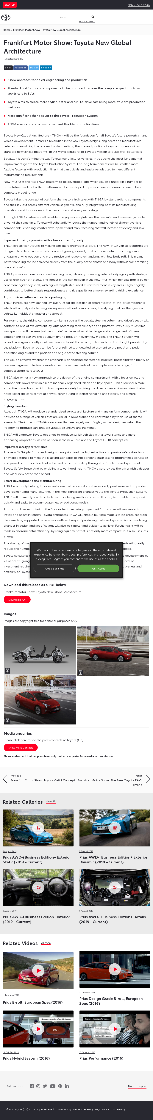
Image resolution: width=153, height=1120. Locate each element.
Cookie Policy (118, 1109)
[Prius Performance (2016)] (114, 1028)
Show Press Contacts (20, 747)
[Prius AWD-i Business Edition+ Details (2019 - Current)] (114, 886)
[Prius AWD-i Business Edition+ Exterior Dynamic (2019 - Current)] (114, 827)
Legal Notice (102, 1109)
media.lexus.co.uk (139, 5)
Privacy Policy (64, 1109)
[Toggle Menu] (148, 17)
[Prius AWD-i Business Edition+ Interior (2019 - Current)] (38, 886)
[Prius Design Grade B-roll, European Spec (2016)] (114, 968)
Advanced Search (87, 21)
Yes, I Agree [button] (98, 568)
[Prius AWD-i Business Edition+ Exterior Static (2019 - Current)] (38, 827)
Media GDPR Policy (83, 1109)
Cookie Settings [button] (54, 568)
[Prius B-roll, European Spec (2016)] (38, 951)
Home (6, 30)
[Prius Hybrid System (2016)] (38, 1028)
